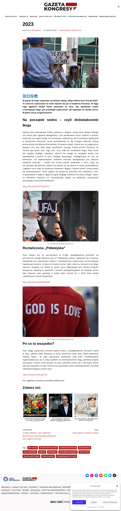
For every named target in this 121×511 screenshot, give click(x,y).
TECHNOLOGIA (62, 493)
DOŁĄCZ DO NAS (19, 487)
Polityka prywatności (92, 507)
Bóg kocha (32, 448)
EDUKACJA (35, 490)
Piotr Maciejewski (34, 30)
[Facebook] (87, 475)
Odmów (94, 502)
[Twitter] (110, 475)
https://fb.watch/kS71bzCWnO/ (36, 186)
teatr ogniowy (48, 456)
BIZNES (26, 490)
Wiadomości (77, 30)
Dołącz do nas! (45, 16)
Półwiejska (52, 452)
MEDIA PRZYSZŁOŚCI (107, 16)
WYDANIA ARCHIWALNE (50, 487)
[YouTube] (101, 475)
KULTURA (16, 490)
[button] (117, 486)
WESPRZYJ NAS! (69, 487)
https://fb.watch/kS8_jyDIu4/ (35, 374)
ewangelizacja (84, 448)
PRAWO (24, 493)
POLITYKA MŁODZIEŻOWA (53, 490)
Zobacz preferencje (110, 502)
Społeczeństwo (65, 30)
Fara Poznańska (30, 452)
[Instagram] (91, 475)
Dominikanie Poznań (68, 448)
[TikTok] (114, 475)
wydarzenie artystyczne (66, 456)
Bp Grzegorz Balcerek (48, 448)
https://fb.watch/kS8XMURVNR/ (36, 282)
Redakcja (23, 16)
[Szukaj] (119, 6)
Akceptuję (79, 502)
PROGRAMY (93, 16)
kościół (42, 452)
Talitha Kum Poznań (31, 456)
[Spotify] (105, 475)
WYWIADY (5, 490)
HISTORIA (34, 493)
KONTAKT (101, 507)
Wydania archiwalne (77, 16)
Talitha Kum (84, 452)
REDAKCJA (5, 487)
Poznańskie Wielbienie (68, 452)
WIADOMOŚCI (47, 493)
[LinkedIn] (96, 475)
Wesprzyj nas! (60, 16)
